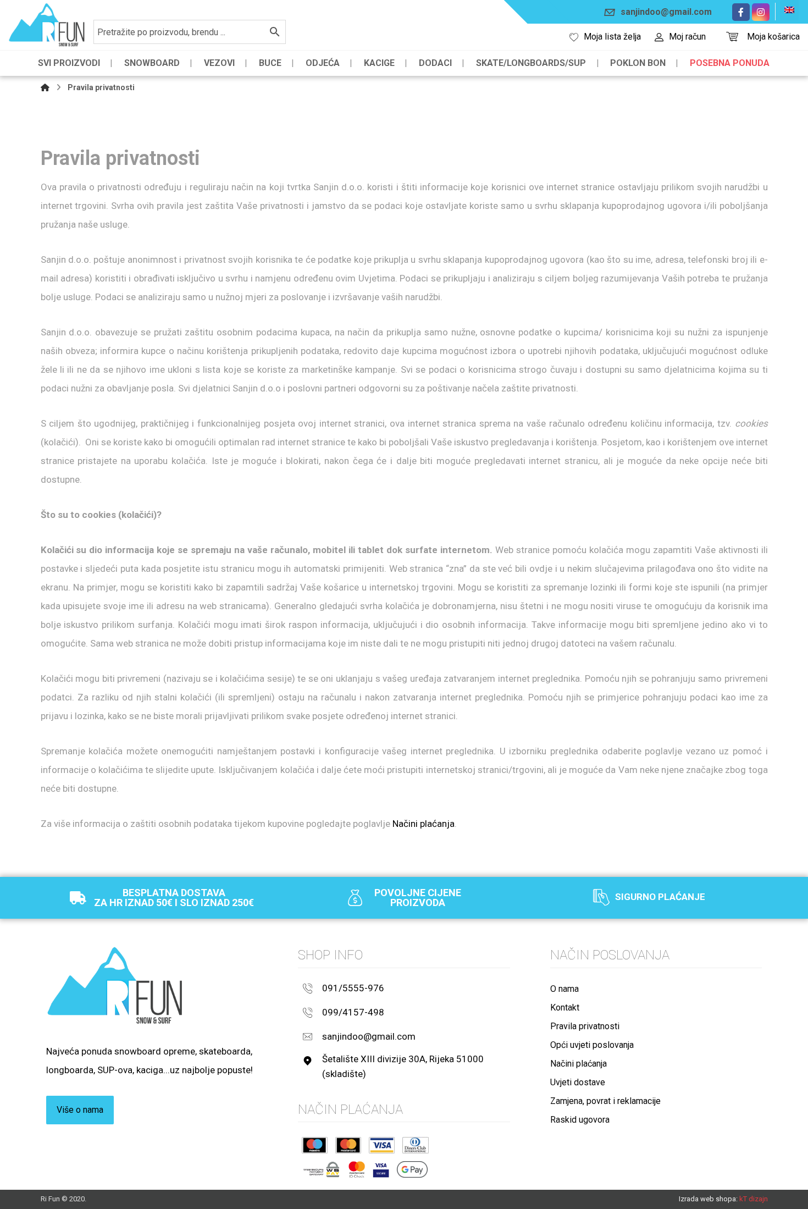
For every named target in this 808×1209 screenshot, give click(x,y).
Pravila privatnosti (584, 1026)
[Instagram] (761, 12)
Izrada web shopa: (708, 1199)
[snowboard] (46, 25)
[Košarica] (732, 35)
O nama (564, 989)
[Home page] (45, 87)
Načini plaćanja (423, 823)
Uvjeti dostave (577, 1082)
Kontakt (564, 1007)
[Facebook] (741, 12)
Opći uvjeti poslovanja (592, 1045)
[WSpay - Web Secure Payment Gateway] (321, 1169)
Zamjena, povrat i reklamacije (605, 1101)
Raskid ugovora (580, 1119)
